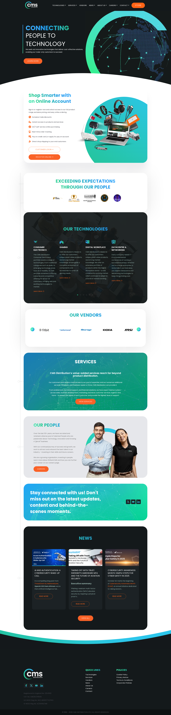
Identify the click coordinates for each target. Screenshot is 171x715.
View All (85, 618)
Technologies (58, 5)
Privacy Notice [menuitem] (122, 677)
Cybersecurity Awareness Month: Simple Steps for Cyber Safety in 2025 (121, 573)
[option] (58, 199)
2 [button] (81, 295)
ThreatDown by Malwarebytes (46, 583)
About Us (101, 5)
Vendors (83, 5)
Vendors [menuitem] (89, 680)
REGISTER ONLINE (44, 157)
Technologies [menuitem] (91, 674)
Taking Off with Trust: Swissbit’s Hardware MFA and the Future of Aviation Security (85, 574)
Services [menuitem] (89, 677)
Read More (43, 596)
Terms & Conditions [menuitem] (124, 680)
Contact (124, 5)
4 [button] (87, 295)
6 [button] (93, 295)
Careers (112, 5)
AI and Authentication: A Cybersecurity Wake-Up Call (47, 573)
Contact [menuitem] (89, 691)
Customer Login (44, 149)
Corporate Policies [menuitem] (124, 683)
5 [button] (90, 295)
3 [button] (84, 295)
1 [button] (78, 295)
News (91, 5)
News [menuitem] (88, 683)
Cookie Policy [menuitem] (121, 674)
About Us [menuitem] (89, 686)
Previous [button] (32, 329)
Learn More (33, 61)
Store (138, 5)
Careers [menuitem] (89, 688)
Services (71, 5)
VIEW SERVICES (85, 402)
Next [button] (138, 329)
